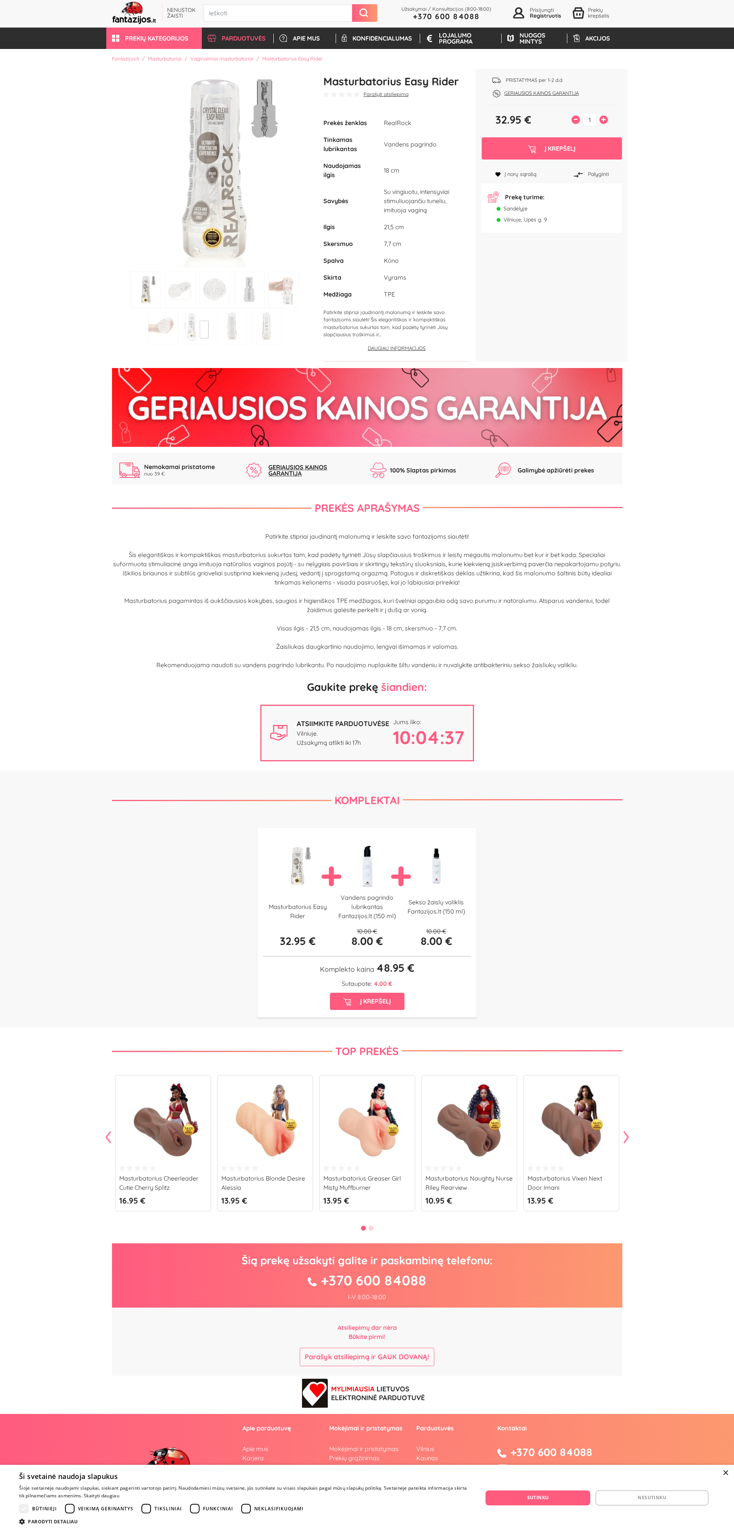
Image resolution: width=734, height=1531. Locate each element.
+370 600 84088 (446, 16)
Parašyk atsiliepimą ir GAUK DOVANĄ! (367, 1356)
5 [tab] (283, 290)
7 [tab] (197, 326)
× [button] (725, 1473)
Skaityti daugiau (101, 1495)
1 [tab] (146, 290)
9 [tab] (266, 326)
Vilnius (425, 1449)
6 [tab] (163, 326)
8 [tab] (232, 326)
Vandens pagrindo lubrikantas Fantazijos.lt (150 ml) (367, 907)
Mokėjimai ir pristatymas (364, 1449)
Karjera (253, 1458)
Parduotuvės (435, 1428)
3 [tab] (215, 290)
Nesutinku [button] (652, 1497)
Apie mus (255, 1449)
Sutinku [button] (538, 1497)
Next (626, 1138)
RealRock (397, 123)
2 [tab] (180, 290)
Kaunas (427, 1458)
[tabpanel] (215, 168)
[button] (154, 38)
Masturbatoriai (165, 58)
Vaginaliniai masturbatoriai (221, 58)
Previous (108, 1138)
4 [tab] (249, 290)
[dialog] (367, 1498)
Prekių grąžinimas (354, 1458)
